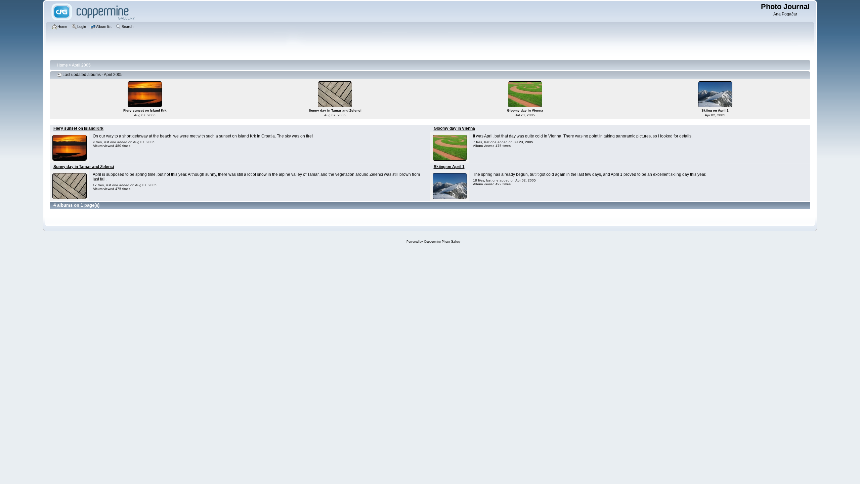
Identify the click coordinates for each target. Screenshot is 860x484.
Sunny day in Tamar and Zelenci (83, 166)
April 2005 (81, 65)
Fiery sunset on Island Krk (78, 128)
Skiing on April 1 (449, 166)
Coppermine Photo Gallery (442, 241)
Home (62, 65)
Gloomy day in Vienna (454, 128)
